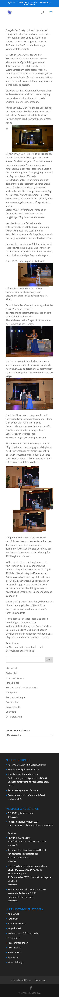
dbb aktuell (11, 668)
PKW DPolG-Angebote (19, 837)
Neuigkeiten (12, 692)
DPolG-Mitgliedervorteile (20, 813)
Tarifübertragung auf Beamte (23, 790)
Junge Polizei (12, 682)
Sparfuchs (11, 711)
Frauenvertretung (15, 678)
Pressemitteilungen (16, 697)
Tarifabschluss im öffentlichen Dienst (27, 849)
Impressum (40, 980)
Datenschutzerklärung (21, 980)
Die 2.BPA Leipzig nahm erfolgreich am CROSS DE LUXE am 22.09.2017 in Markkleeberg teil (27, 870)
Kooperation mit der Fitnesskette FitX (27, 889)
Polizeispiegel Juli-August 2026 (23, 769)
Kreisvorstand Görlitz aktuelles (22, 687)
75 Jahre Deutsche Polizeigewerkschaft (27, 764)
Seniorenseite (13, 706)
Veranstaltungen (14, 716)
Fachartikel (11, 673)
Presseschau (12, 702)
